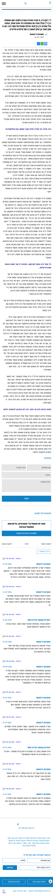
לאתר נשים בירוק (39, 882)
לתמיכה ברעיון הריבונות (27, 533)
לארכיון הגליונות (14, 882)
